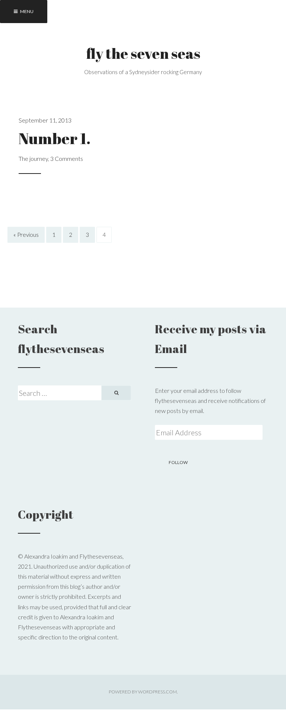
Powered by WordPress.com (143, 692)
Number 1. (54, 138)
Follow (178, 462)
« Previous (26, 235)
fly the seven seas (143, 53)
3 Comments (66, 158)
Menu (26, 11)
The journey (33, 158)
